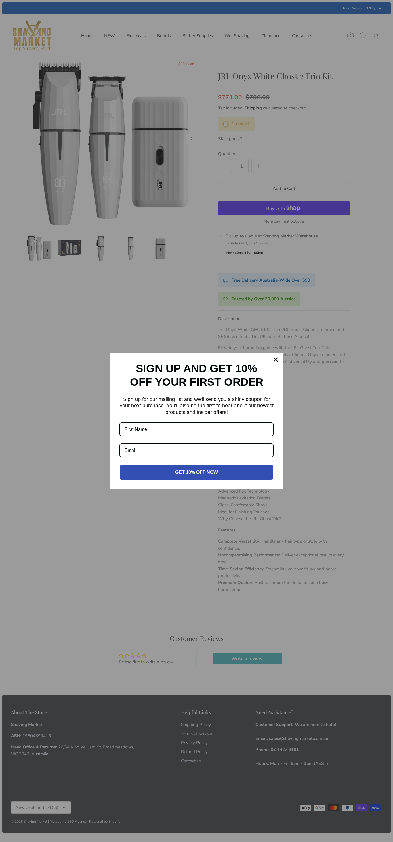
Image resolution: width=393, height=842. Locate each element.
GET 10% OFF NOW (196, 472)
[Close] (276, 359)
